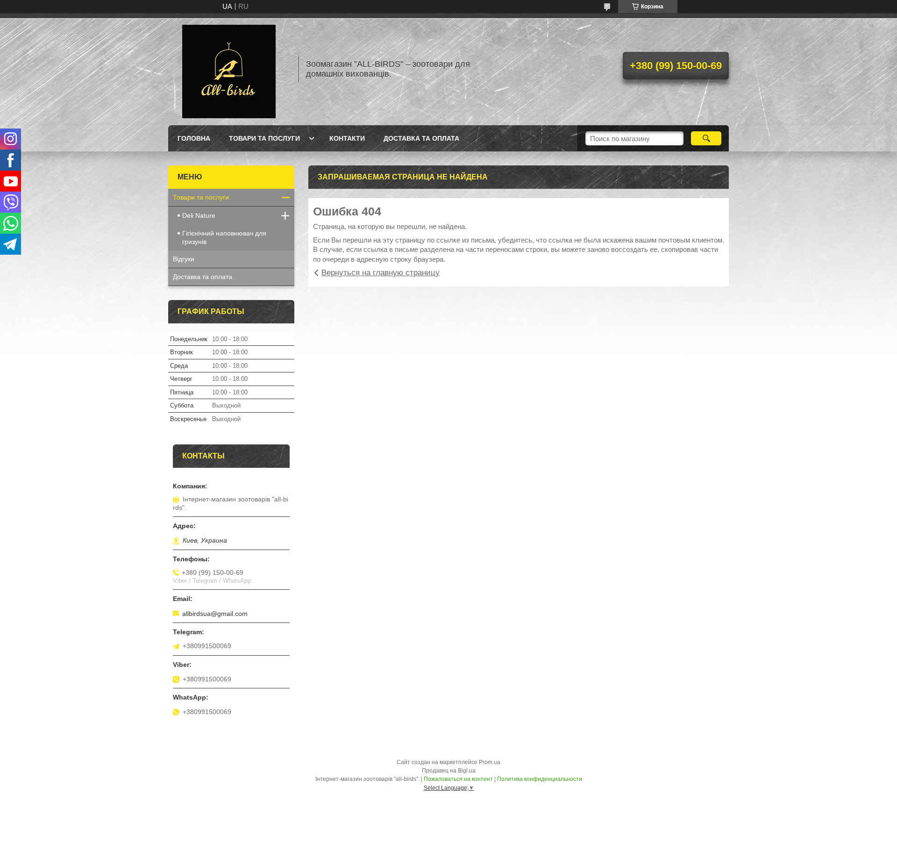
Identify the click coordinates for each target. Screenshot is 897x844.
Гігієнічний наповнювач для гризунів (224, 237)
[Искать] (706, 138)
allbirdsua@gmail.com (215, 613)
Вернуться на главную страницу (380, 272)
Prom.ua (489, 762)
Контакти (347, 138)
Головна (194, 138)
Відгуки (183, 259)
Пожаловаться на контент (458, 779)
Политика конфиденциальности (539, 779)
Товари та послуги (264, 138)
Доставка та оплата (421, 138)
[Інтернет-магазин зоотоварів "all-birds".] (229, 69)
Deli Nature (198, 215)
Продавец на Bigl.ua (449, 770)
